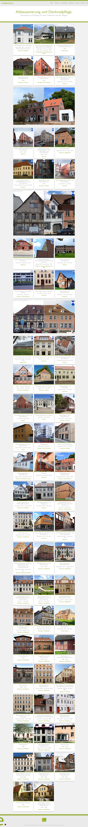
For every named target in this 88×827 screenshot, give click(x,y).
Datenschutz (36, 825)
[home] (7, 3)
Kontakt (83, 3)
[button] (57, 3)
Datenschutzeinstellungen (55, 825)
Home (51, 3)
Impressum (26, 825)
